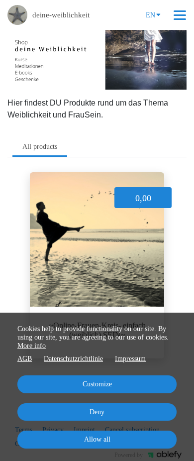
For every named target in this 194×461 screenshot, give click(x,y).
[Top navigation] (180, 14)
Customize (97, 384)
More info (31, 345)
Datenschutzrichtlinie (73, 358)
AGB (24, 358)
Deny (97, 412)
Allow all (97, 439)
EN (150, 15)
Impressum (130, 358)
